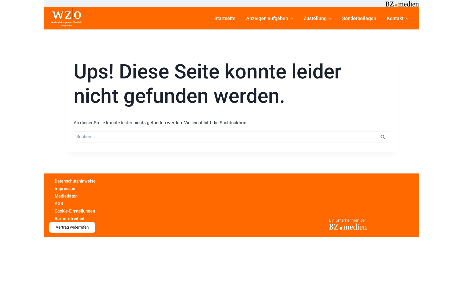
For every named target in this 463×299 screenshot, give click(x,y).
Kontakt (395, 18)
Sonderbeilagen (359, 18)
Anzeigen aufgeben (267, 18)
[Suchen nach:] (231, 137)
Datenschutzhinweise (75, 181)
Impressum (66, 188)
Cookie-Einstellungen (75, 211)
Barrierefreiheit (69, 218)
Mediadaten (66, 196)
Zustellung (315, 18)
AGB (59, 203)
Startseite (225, 18)
